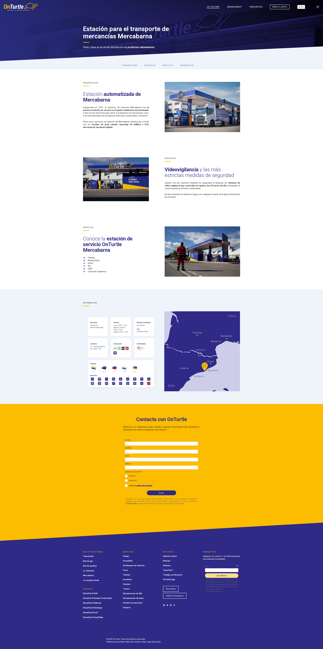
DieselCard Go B (90, 612)
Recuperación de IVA (132, 593)
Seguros (127, 607)
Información (187, 65)
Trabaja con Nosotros (172, 575)
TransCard (167, 570)
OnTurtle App (169, 579)
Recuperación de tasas (133, 598)
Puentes (126, 584)
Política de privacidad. (115, 642)
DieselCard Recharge (92, 608)
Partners (167, 565)
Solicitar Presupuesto (175, 596)
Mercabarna (88, 575)
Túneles (126, 575)
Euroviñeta (127, 561)
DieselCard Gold (90, 593)
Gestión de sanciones (132, 603)
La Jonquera (88, 571)
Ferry (125, 570)
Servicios (168, 65)
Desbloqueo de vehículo (134, 565)
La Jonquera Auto (91, 580)
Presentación (129, 65)
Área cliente (171, 589)
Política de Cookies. (133, 642)
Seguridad (150, 65)
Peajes (126, 556)
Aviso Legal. (147, 642)
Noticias (166, 561)
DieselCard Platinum (92, 603)
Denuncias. (156, 642)
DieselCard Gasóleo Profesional (97, 598)
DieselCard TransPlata (93, 617)
